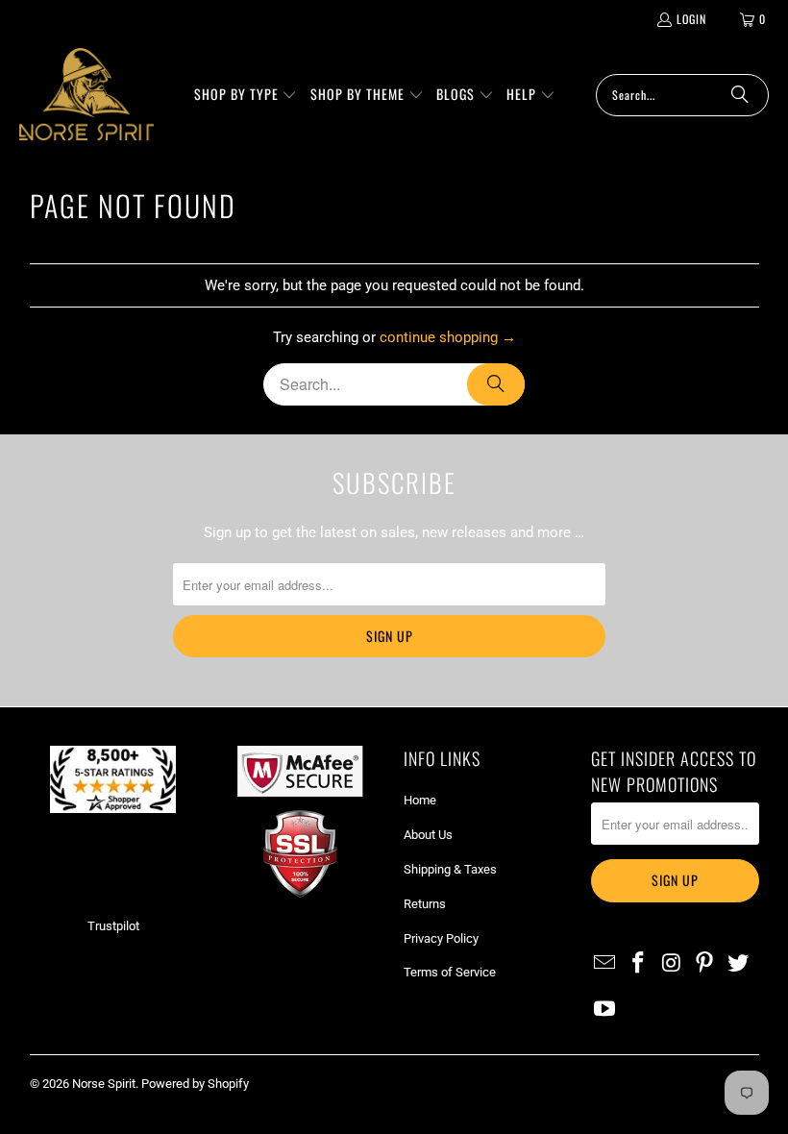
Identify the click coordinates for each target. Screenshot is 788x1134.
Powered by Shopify (195, 1083)
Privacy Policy (441, 938)
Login (691, 19)
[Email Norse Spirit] (605, 963)
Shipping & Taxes (450, 869)
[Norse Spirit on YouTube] (605, 1010)
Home (420, 800)
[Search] (740, 95)
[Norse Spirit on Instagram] (671, 963)
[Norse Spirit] (86, 94)
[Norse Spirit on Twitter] (739, 963)
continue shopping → (448, 337)
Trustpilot (113, 926)
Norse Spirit (103, 1083)
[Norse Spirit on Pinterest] (705, 963)
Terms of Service (450, 972)
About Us (428, 834)
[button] (246, 95)
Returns (425, 904)
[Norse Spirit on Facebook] (638, 963)
